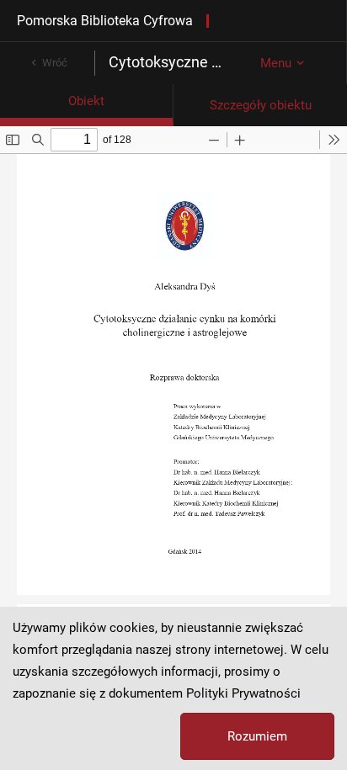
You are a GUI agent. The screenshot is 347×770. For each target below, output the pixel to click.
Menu (275, 63)
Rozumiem (257, 736)
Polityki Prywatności (243, 693)
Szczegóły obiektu (261, 105)
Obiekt (86, 101)
